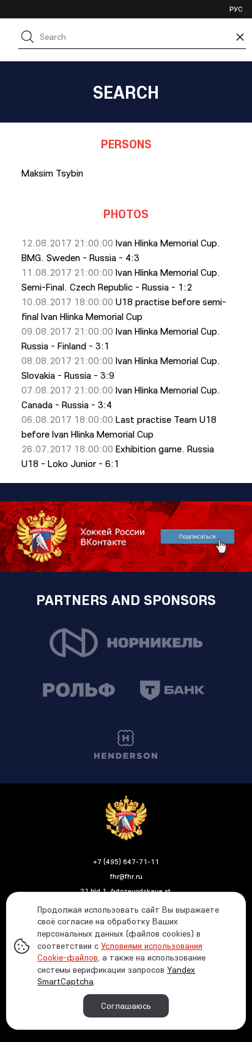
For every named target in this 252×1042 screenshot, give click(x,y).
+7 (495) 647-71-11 (126, 861)
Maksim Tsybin (52, 173)
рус (236, 8)
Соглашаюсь (126, 1005)
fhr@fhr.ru (126, 876)
